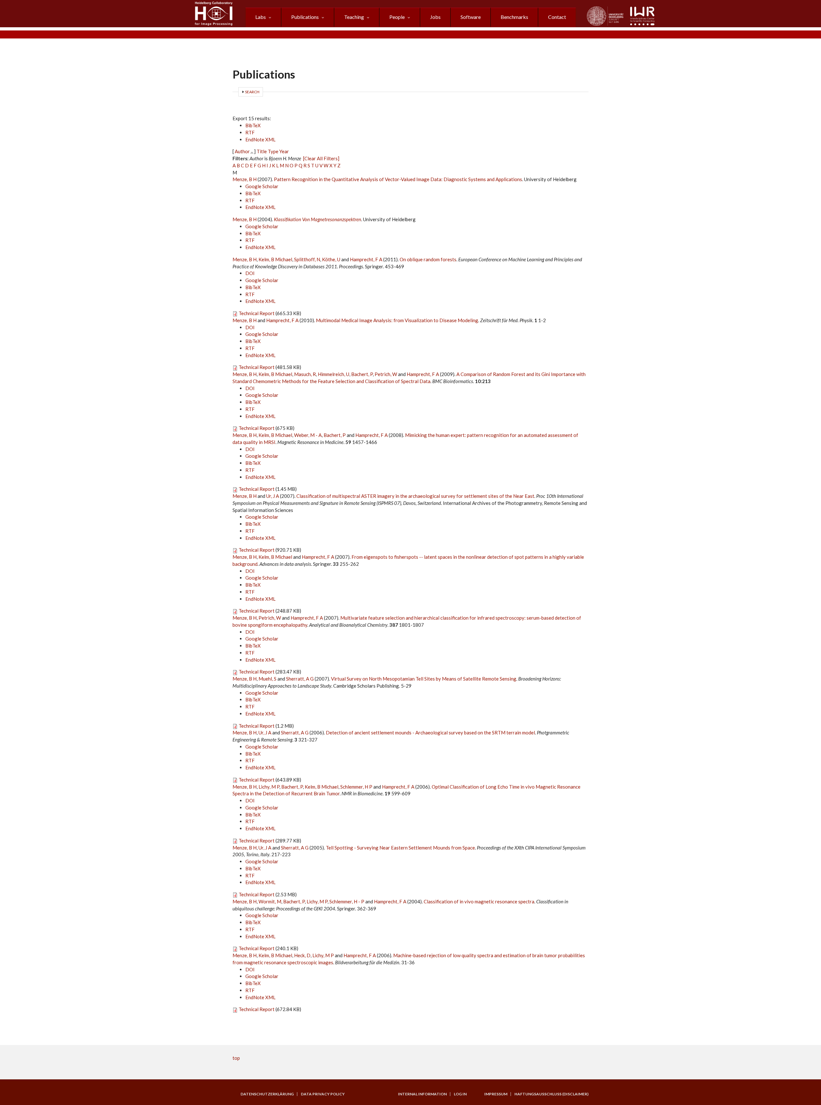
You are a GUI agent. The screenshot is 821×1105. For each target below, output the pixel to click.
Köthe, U (331, 259)
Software (471, 17)
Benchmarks (514, 17)
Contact (557, 17)
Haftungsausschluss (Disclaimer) (551, 1094)
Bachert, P (362, 374)
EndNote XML (260, 139)
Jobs (435, 17)
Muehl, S (267, 679)
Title (262, 151)
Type (273, 151)
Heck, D (302, 955)
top (236, 1058)
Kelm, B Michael (275, 259)
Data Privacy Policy (323, 1094)
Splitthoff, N (307, 259)
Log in (460, 1094)
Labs (260, 17)
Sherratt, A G (300, 679)
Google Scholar (261, 186)
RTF (250, 132)
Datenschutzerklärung (267, 1094)
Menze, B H (245, 179)
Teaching (354, 17)
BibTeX (253, 125)
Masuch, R (305, 374)
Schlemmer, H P (356, 787)
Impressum (495, 1094)
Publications (305, 17)
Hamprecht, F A (366, 259)
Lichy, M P (268, 787)
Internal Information (422, 1094)
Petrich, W (386, 374)
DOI (250, 273)
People (397, 17)
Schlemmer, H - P (346, 901)
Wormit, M (269, 901)
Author (242, 151)
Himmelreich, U (333, 374)
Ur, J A (272, 496)
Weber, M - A (308, 435)
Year (284, 151)
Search (252, 91)
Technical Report (257, 313)
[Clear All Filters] (321, 158)
